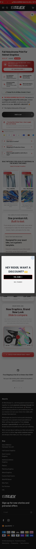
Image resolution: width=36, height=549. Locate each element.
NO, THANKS (18, 282)
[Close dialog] (32, 258)
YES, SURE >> (18, 277)
